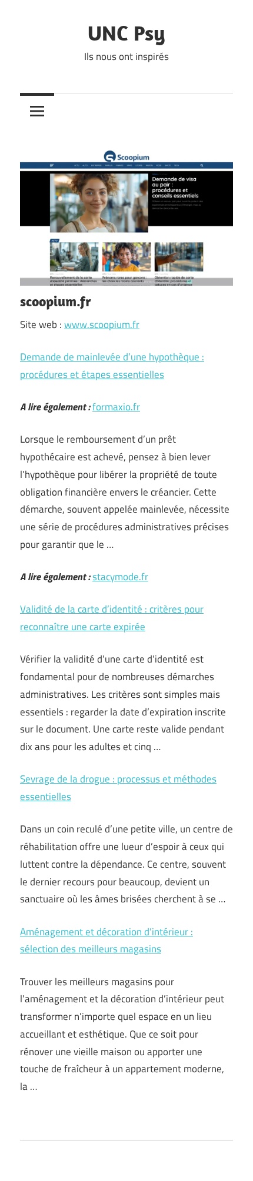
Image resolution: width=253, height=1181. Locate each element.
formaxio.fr (116, 406)
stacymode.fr (120, 576)
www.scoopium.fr (101, 324)
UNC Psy (126, 32)
